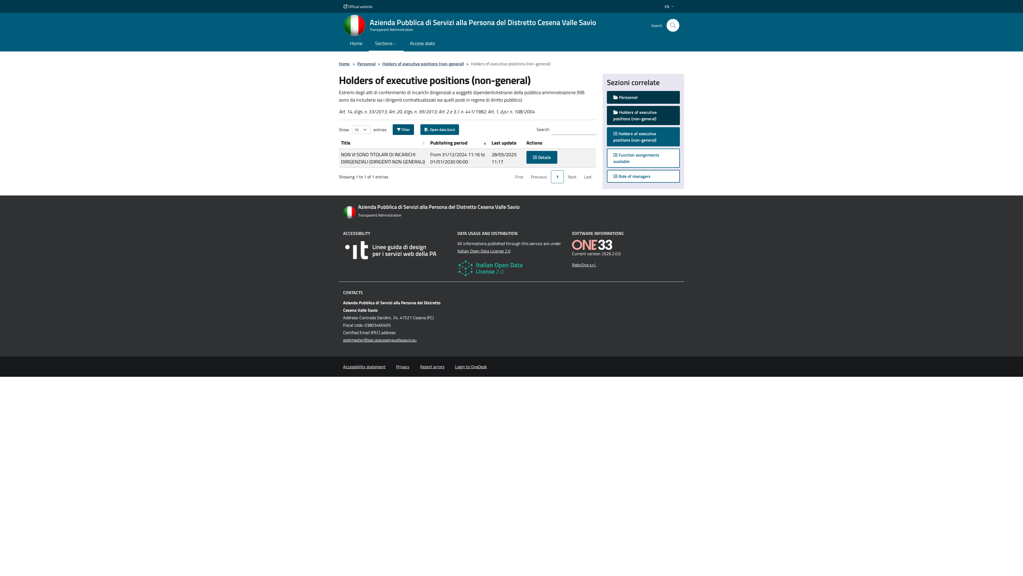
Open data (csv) (441, 129)
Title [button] (345, 142)
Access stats (422, 43)
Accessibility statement (364, 366)
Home (344, 64)
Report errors (432, 366)
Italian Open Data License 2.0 (483, 251)
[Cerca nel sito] (673, 25)
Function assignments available (636, 158)
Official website (359, 6)
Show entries (362, 129)
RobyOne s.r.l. (584, 265)
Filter (405, 129)
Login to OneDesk (471, 366)
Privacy (402, 366)
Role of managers (634, 176)
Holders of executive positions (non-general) (423, 64)
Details (544, 157)
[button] (669, 7)
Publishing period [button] (449, 142)
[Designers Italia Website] (397, 250)
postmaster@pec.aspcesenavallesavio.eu (380, 340)
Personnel (366, 64)
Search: (543, 129)
